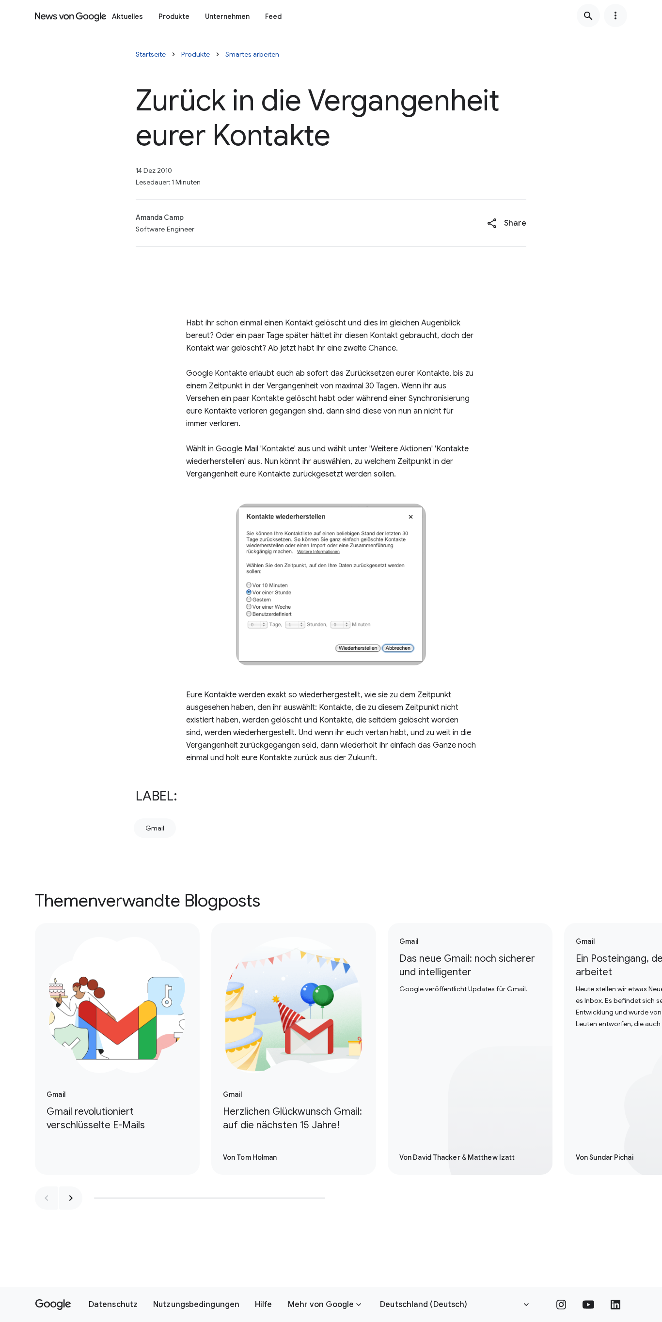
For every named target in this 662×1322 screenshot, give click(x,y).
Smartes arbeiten (252, 54)
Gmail (154, 828)
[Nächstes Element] (70, 1198)
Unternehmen (227, 16)
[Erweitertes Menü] (615, 15)
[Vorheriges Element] (46, 1198)
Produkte (173, 16)
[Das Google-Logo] (53, 1304)
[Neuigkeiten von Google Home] (70, 15)
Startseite (151, 54)
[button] (507, 223)
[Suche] (588, 15)
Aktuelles (127, 16)
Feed (273, 16)
